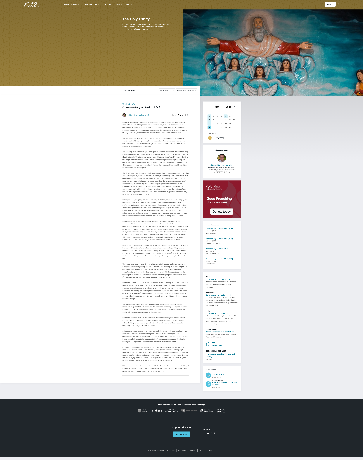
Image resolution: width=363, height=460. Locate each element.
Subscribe (171, 450)
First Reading (164, 90)
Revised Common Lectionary (185, 90)
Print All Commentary (216, 345)
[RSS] (214, 433)
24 (230, 124)
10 (230, 116)
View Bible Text (131, 104)
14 (217, 120)
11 (234, 116)
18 (234, 120)
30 (226, 127)
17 (230, 120)
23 (226, 124)
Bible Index (107, 4)
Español (202, 450)
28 (217, 127)
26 (209, 127)
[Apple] (211, 433)
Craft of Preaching (90, 4)
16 (226, 120)
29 (222, 127)
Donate (330, 4)
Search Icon (339, 4)
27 (213, 127)
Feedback (213, 450)
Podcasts (118, 4)
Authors (193, 450)
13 (213, 120)
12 (209, 120)
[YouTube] (208, 433)
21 (217, 124)
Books (128, 4)
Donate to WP (181, 434)
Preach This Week (71, 4)
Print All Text (213, 343)
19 (209, 124)
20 (213, 124)
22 (222, 124)
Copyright (182, 450)
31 (230, 127)
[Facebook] (204, 433)
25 (234, 124)
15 (221, 120)
